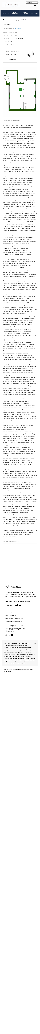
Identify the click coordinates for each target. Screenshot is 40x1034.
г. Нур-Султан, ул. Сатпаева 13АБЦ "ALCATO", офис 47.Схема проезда (15, 629)
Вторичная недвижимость (13, 621)
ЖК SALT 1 (17, 28)
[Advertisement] (20, 766)
